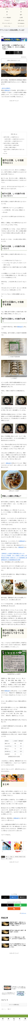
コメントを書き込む (14, 1004)
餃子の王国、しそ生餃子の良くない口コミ (14, 139)
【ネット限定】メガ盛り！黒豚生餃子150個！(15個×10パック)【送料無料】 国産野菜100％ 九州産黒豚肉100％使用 (14, 557)
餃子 (3, 856)
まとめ (5, 153)
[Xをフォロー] (7, 905)
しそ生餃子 (10, 858)
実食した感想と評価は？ (10, 147)
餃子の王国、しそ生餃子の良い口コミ (13, 141)
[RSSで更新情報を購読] (14, 908)
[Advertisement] (14, 116)
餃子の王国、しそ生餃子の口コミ (11, 137)
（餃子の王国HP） (6, 88)
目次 (12, 134)
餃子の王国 (23, 856)
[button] (18, 52)
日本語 (17, 1)
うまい (13, 856)
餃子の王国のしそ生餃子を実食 (11, 143)
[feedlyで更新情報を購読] (20, 905)
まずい (4, 858)
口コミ (8, 856)
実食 (17, 856)
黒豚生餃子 (7, 90)
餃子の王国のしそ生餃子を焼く (12, 145)
